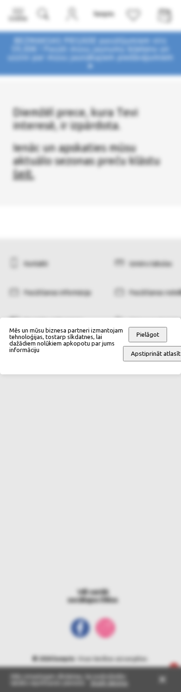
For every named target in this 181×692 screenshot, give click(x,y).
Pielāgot (147, 334)
